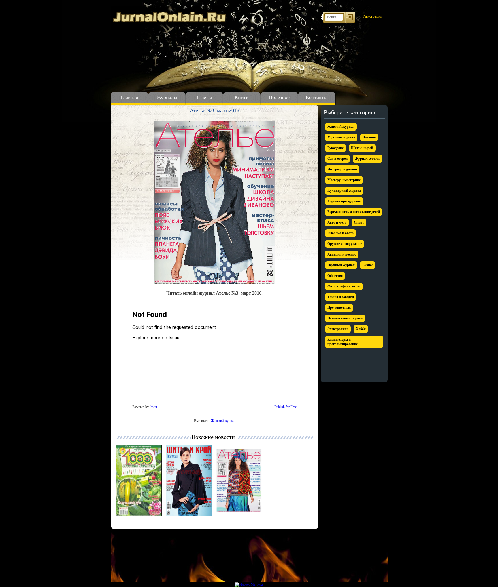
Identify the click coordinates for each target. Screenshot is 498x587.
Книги (242, 97)
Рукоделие (335, 148)
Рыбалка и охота (340, 233)
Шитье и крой (362, 148)
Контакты (316, 97)
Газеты (204, 97)
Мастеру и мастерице (344, 180)
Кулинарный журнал (344, 190)
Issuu (153, 407)
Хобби (361, 329)
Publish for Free (285, 407)
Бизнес (367, 265)
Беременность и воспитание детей (353, 212)
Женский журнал (223, 421)
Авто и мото (336, 222)
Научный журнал (341, 265)
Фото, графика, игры (343, 286)
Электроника (337, 329)
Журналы (166, 97)
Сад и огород (337, 159)
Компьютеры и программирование (342, 342)
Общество (335, 276)
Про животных (339, 308)
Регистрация (372, 16)
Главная (129, 97)
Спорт (359, 222)
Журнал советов (367, 159)
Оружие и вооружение (344, 244)
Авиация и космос (341, 254)
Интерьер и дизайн (342, 169)
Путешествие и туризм (345, 318)
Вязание (369, 137)
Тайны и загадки (340, 297)
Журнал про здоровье (344, 201)
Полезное (279, 97)
